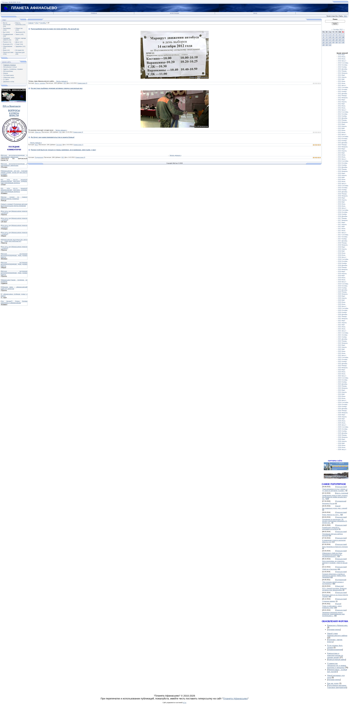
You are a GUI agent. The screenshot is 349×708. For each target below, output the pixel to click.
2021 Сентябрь (343, 333)
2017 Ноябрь (342, 239)
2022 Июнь (341, 351)
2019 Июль (341, 279)
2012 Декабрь (342, 118)
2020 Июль (341, 304)
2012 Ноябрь (342, 116)
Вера (4, 50)
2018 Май (341, 251)
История (18, 50)
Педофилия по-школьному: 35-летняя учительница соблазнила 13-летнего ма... (334, 521)
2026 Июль (341, 447)
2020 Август (342, 306)
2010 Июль (341, 59)
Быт (4, 32)
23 (327, 42)
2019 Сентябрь (343, 284)
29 (323, 45)
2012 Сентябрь (343, 112)
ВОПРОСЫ (14, 110)
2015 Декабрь (342, 192)
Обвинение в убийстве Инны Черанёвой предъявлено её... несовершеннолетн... (332, 554)
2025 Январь (342, 410)
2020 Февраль (343, 294)
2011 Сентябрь (343, 87)
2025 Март (341, 414)
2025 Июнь (341, 421)
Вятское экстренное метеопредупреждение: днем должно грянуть (14, 255)
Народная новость (6, 39)
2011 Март (341, 75)
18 (333, 39)
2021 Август (342, 331)
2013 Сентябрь (343, 136)
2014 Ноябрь (342, 165)
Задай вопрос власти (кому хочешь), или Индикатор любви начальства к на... (335, 497)
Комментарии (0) (82, 83)
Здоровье (18, 46)
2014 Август (342, 159)
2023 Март (341, 369)
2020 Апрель (342, 298)
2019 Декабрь (342, 290)
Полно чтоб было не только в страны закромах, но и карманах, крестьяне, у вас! (63, 150)
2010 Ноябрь (342, 67)
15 (323, 39)
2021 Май (341, 325)
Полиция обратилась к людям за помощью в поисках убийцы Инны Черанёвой (334, 575)
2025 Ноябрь (342, 431)
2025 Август (342, 425)
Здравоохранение (335, 650)
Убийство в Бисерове (329, 569)
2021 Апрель (342, 322)
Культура (6, 44)
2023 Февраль (343, 367)
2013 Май (341, 128)
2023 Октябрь (343, 380)
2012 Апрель (342, 102)
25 (333, 42)
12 (336, 37)
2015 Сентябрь (343, 185)
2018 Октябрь (343, 261)
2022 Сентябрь (343, 357)
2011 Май (341, 79)
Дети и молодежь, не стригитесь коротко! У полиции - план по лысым (334, 562)
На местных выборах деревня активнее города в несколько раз (56, 88)
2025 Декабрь (342, 433)
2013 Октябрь (343, 138)
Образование (7, 46)
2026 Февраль (343, 437)
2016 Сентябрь (343, 210)
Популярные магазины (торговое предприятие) (337, 686)
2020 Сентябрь (343, 308)
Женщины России (328, 503)
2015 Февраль (343, 171)
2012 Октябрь (343, 114)
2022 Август (342, 355)
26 (336, 42)
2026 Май (341, 443)
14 (343, 37)
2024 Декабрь (342, 408)
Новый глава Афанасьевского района (337, 634)
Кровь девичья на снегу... (331, 514)
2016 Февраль (343, 196)
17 (330, 39)
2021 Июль (341, 329)
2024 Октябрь (343, 404)
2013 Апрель (342, 126)
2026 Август (342, 449)
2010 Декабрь (342, 69)
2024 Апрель (342, 392)
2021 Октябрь (343, 335)
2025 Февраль (343, 412)
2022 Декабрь (342, 363)
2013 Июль (341, 132)
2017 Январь (342, 218)
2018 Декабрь (342, 265)
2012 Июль (341, 108)
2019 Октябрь (343, 286)
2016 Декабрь (342, 216)
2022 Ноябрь (342, 361)
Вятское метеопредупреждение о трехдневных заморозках (14, 156)
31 (330, 45)
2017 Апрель (342, 224)
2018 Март (341, 247)
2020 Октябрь (343, 310)
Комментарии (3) (78, 132)
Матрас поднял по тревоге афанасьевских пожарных (14, 197)
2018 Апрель (342, 249)
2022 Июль (341, 353)
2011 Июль (341, 83)
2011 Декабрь (342, 93)
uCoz (184, 702)
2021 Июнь (341, 327)
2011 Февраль (343, 73)
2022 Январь (342, 341)
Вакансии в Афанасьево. (337, 625)
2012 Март (341, 99)
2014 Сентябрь (343, 161)
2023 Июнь (341, 372)
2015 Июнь (341, 179)
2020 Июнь (341, 302)
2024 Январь (342, 386)
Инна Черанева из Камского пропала (335, 547)
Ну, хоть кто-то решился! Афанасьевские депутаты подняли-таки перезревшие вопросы (14, 181)
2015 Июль (341, 181)
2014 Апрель (342, 151)
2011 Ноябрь (342, 91)
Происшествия (8, 52)
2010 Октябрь (343, 65)
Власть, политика (18, 23)
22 (323, 42)
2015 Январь (342, 169)
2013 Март (341, 124)
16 (327, 39)
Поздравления (8, 34)
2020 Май (341, 300)
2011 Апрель (342, 77)
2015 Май (341, 177)
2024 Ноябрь (342, 406)
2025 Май (341, 419)
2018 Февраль (343, 245)
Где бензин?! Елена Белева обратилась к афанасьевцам (14, 302)
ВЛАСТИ (14, 115)
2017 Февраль (343, 220)
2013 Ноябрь (342, 140)
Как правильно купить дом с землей (334, 508)
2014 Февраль (343, 147)
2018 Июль (341, 255)
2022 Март (341, 345)
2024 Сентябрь (343, 402)
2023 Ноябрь (342, 382)
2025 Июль (341, 423)
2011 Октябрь (342, 89)
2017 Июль (341, 230)
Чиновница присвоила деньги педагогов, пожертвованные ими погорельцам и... (333, 614)
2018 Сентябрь (343, 259)
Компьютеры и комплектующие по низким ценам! (335, 655)
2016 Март (341, 198)
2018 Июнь (341, 253)
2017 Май (341, 226)
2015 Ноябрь (342, 189)
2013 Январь (342, 120)
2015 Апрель (342, 175)
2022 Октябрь (343, 359)
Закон (17, 34)
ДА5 (64, 83)
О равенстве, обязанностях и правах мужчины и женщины (336, 665)
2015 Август (342, 183)
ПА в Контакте (11, 106)
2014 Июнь (341, 155)
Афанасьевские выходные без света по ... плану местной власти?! (14, 240)
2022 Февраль (343, 343)
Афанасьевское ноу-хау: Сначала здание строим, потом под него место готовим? (14, 172)
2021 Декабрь (342, 339)
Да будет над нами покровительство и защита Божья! (52, 137)
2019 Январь (342, 267)
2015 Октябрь (343, 187)
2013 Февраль (343, 122)
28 (343, 42)
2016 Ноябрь (342, 214)
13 (340, 37)
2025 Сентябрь (343, 427)
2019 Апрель (342, 273)
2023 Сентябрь (343, 378)
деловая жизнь (334, 629)
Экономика (7, 28)
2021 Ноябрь (342, 337)
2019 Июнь (341, 277)
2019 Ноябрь (342, 288)
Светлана (59, 144)
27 (340, 42)
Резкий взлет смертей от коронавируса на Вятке (330, 528)
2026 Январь (342, 435)
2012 (36, 23)
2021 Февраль (343, 318)
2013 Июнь (341, 130)
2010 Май (341, 54)
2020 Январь (342, 292)
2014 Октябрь (343, 163)
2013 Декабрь (342, 142)
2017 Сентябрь (343, 234)
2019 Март (341, 271)
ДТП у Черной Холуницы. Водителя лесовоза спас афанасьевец (334, 589)
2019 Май (341, 275)
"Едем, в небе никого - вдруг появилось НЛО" (332, 606)
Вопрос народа (20, 38)
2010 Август (342, 61)
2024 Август (342, 400)
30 (327, 45)
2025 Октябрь (343, 429)
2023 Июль (341, 374)
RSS (345, 16)
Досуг (17, 42)
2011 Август (342, 85)
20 (340, 39)
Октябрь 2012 (338, 29)
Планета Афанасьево (235, 698)
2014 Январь (342, 145)
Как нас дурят (333, 683)
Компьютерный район (336, 659)
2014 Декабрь (342, 167)
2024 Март (341, 390)
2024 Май (341, 394)
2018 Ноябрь (342, 263)
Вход (255, 13)
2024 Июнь (341, 396)
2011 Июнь (341, 81)
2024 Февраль (343, 388)
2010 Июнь (341, 57)
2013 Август (342, 134)
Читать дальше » (62, 81)
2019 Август (342, 282)
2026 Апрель (342, 441)
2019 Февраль (343, 269)
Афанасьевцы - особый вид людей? (337, 671)
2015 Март (341, 173)
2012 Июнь (341, 106)
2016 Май (341, 202)
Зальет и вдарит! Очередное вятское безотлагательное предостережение (14, 205)
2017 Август (342, 232)
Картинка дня (20, 52)
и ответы (14, 113)
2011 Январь (342, 71)
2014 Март (341, 149)
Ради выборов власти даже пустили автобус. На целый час (55, 29)
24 (330, 42)
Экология (18, 32)
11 (333, 37)
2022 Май (341, 349)
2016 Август (342, 208)
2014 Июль (341, 157)
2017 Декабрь (342, 241)
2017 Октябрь (343, 237)
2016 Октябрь (343, 212)
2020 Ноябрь (342, 312)
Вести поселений (6, 23)
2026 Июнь (341, 445)
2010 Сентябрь (343, 63)
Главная (94, 13)
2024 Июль (341, 398)
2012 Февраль (343, 97)
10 (330, 37)
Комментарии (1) (78, 144)
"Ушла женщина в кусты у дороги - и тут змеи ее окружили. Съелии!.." (334, 489)
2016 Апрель (342, 200)
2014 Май (341, 153)
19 (336, 39)
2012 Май (341, 104)
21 (343, 39)
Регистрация (174, 13)
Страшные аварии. (328, 601)
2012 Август (342, 110)
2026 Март (341, 439)
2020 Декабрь (342, 314)
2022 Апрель (342, 347)
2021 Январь (342, 316)
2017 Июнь (341, 228)
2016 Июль (341, 206)
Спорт (17, 44)
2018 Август (342, 257)
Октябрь (43, 23)
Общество (19, 28)
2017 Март (341, 222)
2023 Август (342, 376)
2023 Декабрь (342, 384)
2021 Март (341, 320)
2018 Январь (342, 243)
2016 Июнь (341, 204)
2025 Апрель (342, 417)
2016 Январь (342, 194)
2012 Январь (342, 95)
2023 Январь (342, 365)
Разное (5, 42)
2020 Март (341, 296)
